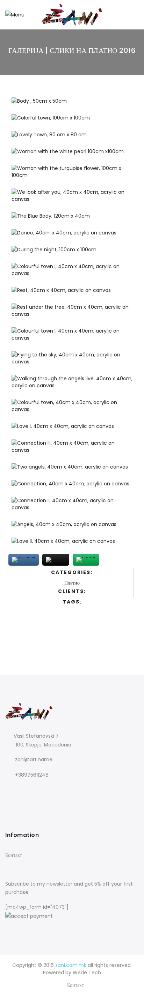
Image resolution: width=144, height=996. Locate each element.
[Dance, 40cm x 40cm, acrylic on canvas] (72, 235)
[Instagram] (39, 790)
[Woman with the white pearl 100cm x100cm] (72, 154)
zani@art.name (33, 759)
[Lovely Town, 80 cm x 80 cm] (72, 137)
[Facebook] (12, 790)
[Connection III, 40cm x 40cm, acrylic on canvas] (72, 449)
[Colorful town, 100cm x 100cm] (72, 120)
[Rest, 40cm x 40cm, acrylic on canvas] (72, 293)
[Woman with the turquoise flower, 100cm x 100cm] (72, 174)
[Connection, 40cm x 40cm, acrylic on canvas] (72, 486)
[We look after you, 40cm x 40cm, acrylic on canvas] (72, 198)
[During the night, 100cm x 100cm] (72, 252)
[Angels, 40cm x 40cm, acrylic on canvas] (72, 527)
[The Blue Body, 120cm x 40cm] (72, 219)
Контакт (13, 855)
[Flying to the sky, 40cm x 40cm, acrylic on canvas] (72, 361)
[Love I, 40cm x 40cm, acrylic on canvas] (72, 429)
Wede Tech (87, 972)
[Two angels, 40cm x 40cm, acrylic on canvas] (72, 469)
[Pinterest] (53, 790)
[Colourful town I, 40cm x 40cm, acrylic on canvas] (72, 273)
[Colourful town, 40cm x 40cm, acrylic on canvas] (72, 408)
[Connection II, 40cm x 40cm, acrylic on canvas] (72, 507)
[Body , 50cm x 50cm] (72, 104)
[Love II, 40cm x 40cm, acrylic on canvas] (72, 544)
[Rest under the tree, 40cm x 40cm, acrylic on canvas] (72, 313)
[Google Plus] (25, 790)
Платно (72, 582)
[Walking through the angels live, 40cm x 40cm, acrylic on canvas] (72, 385)
